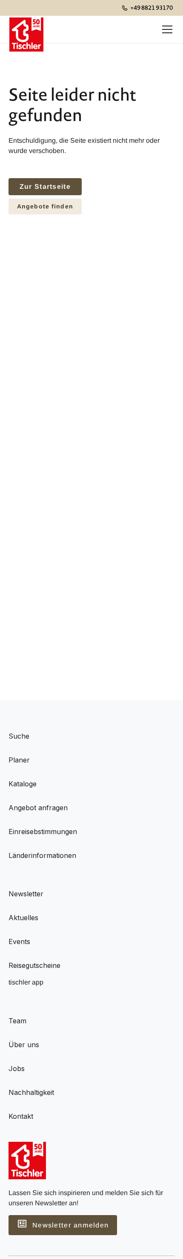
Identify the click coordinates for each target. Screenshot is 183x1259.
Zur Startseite (45, 186)
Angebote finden (45, 206)
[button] (165, 29)
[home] (26, 29)
